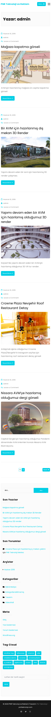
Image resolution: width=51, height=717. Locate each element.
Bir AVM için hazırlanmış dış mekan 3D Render (22, 512)
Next (45, 470)
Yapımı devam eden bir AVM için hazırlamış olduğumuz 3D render (23, 217)
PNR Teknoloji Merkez (15, 552)
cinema (31, 653)
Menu (40, 4)
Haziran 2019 (9, 569)
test (35, 662)
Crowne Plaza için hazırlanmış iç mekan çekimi (25, 549)
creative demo (10, 658)
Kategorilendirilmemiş (14, 592)
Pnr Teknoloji (42, 704)
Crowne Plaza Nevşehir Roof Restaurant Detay (22, 526)
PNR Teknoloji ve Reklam (15, 4)
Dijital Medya (10, 587)
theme (42, 662)
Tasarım (8, 597)
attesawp (21, 653)
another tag (9, 653)
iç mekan (8, 662)
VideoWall (9, 602)
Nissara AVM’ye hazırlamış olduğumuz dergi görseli (24, 531)
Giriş (4, 620)
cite (38, 653)
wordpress (8, 667)
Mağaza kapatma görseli (20, 47)
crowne (22, 658)
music (28, 662)
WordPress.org (9, 635)
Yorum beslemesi (10, 630)
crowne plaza (34, 658)
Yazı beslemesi (9, 625)
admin (5, 37)
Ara (6, 684)
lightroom (19, 662)
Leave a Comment (11, 41)
